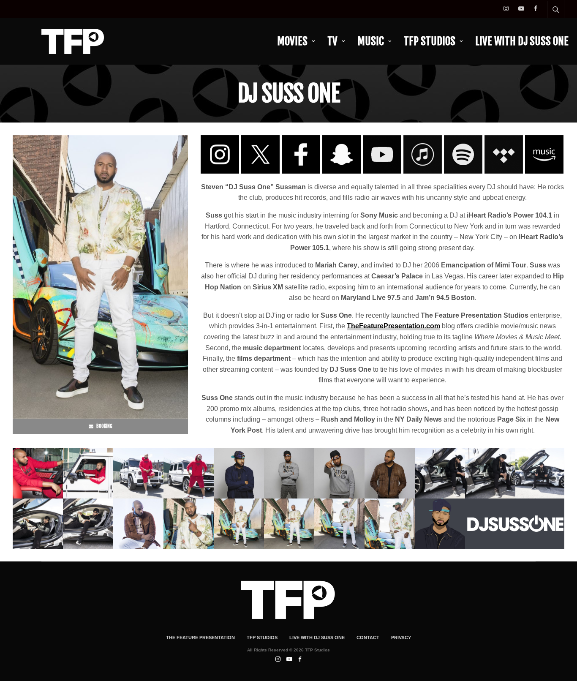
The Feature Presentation (200, 637)
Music (370, 41)
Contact (368, 637)
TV (332, 41)
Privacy (401, 637)
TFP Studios (429, 41)
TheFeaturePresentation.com (393, 326)
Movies (292, 41)
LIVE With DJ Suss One (522, 41)
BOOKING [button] (103, 426)
